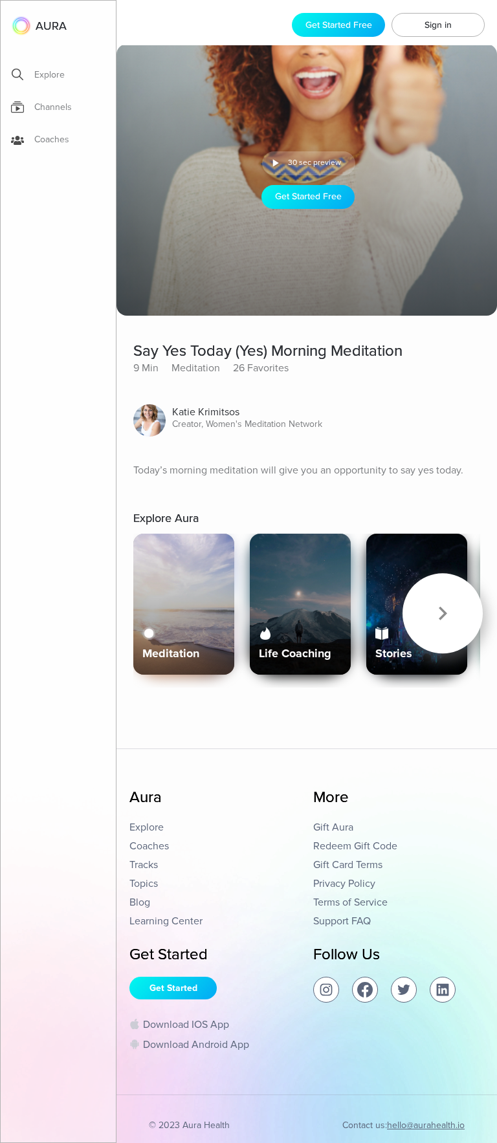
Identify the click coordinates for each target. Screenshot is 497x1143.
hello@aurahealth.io (426, 1125)
